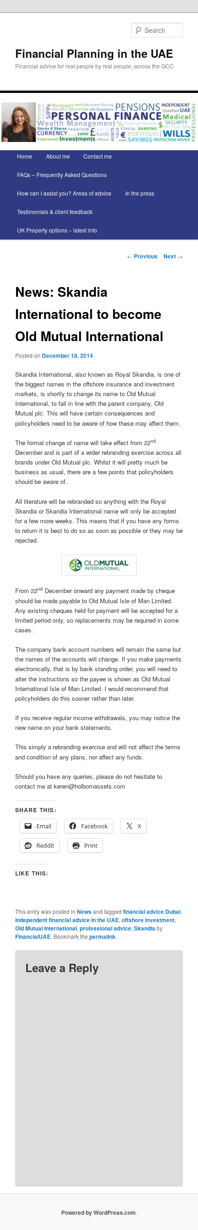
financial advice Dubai (152, 911)
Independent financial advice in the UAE (67, 920)
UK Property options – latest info (57, 230)
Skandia (144, 928)
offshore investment (148, 920)
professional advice (105, 928)
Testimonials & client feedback (55, 211)
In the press (139, 193)
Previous (142, 256)
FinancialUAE (33, 936)
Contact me (97, 156)
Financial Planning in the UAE (94, 53)
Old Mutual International (46, 928)
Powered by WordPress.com (98, 1212)
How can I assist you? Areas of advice (64, 193)
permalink (102, 936)
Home (24, 156)
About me (58, 156)
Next (173, 256)
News (84, 911)
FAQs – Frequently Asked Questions (62, 174)
